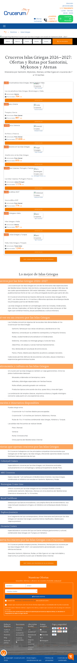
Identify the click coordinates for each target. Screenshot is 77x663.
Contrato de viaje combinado (64, 659)
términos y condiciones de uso (25, 600)
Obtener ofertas (39, 596)
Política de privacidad (49, 659)
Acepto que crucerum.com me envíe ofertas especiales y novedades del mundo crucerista (38, 605)
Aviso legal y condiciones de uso (34, 659)
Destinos (13, 32)
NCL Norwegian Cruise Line (38, 176)
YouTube (45, 635)
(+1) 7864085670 (66, 8)
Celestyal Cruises (38, 197)
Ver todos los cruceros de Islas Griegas (38, 259)
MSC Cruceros (38, 88)
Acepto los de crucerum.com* (28, 600)
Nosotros (7, 635)
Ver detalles (38, 100)
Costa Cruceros (38, 109)
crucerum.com (19, 658)
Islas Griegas (25, 32)
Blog (5, 638)
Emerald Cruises (38, 130)
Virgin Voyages (38, 152)
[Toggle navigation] (4, 26)
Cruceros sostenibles (20, 639)
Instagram (44, 640)
